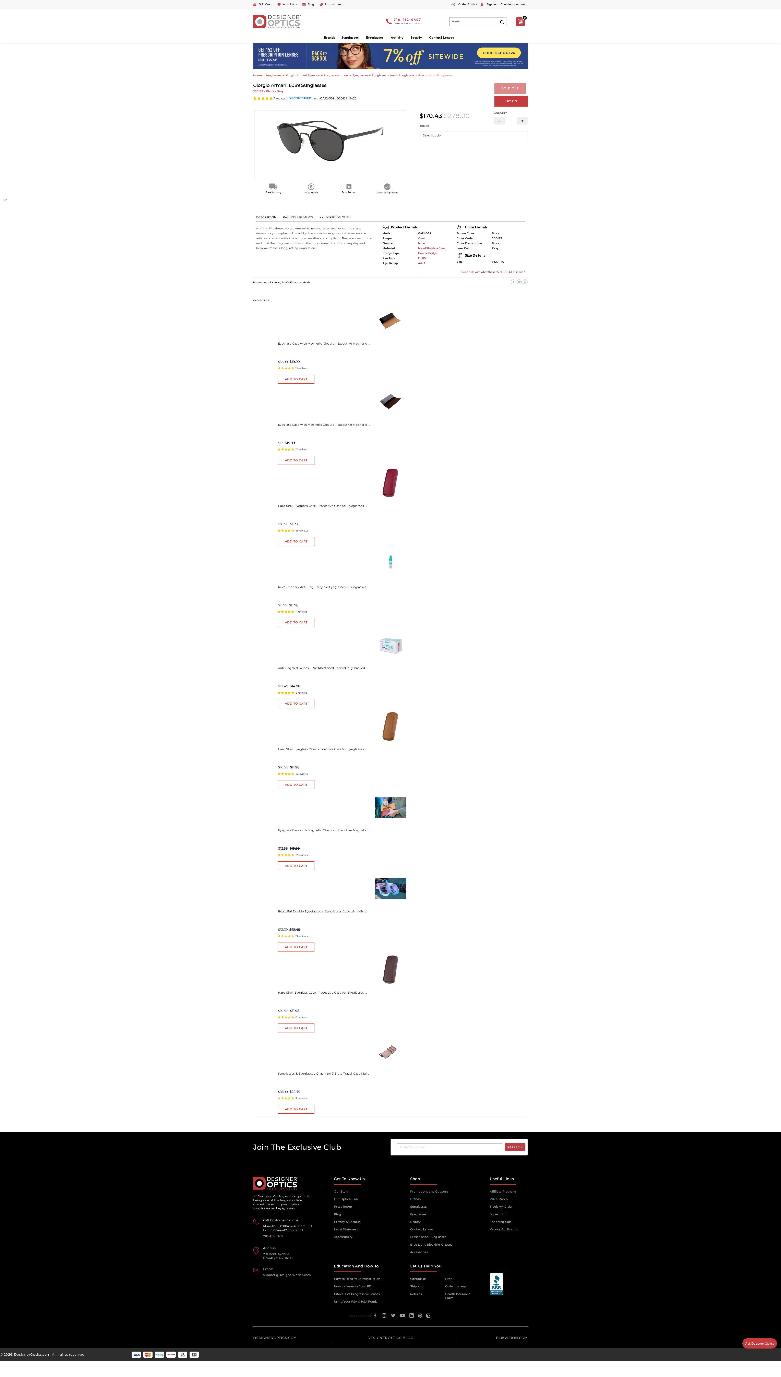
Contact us (418, 1279)
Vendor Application (504, 1229)
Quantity (500, 112)
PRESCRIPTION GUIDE (335, 217)
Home (257, 75)
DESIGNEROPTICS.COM (275, 1338)
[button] (263, 98)
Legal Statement (346, 1229)
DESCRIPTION (266, 217)
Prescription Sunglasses (435, 75)
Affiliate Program (503, 1191)
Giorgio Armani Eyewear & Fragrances (312, 75)
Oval (421, 238)
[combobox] (477, 21)
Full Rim (423, 258)
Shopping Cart (501, 1222)
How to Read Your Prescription (357, 1279)
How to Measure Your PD (353, 1286)
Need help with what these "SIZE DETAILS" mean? (493, 272)
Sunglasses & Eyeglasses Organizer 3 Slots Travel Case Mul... (323, 1073)
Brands (415, 1199)
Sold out (510, 88)
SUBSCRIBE (515, 1147)
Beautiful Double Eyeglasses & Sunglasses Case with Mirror (323, 911)
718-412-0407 (407, 20)
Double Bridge (427, 253)
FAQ (448, 1279)
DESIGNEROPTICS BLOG (390, 1338)
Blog (337, 1214)
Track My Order (501, 1206)
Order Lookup (455, 1286)
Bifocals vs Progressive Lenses (357, 1294)
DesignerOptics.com (32, 1354)
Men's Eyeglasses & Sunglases (365, 75)
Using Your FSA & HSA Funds (355, 1301)
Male (421, 243)
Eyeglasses (418, 1214)
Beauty (416, 37)
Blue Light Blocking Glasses (431, 1244)
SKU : (316, 98)
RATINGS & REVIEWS (298, 217)
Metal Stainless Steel (431, 248)
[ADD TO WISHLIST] (5, 200)
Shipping (417, 1286)
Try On (511, 101)
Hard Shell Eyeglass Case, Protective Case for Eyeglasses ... (322, 506)
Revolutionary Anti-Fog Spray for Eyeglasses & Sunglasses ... (323, 587)
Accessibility (343, 1237)
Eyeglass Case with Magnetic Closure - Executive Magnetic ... (324, 343)
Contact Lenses (441, 37)
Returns (416, 1294)
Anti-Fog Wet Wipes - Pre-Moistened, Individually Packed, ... (323, 668)
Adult (421, 263)
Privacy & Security (347, 1222)
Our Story (341, 1191)
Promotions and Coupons (429, 1191)
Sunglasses (273, 75)
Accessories (419, 1252)
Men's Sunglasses (402, 75)
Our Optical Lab (346, 1199)
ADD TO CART (296, 379)
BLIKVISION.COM (512, 1338)
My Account (499, 1214)
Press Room (343, 1206)
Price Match (499, 1199)
